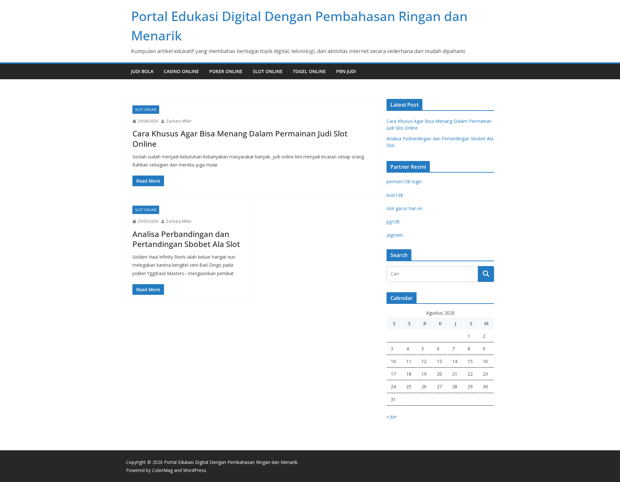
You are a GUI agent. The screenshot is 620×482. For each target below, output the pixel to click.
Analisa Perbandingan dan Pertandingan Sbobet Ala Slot (186, 239)
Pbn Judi (346, 71)
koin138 (395, 195)
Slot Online (268, 71)
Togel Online (309, 71)
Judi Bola (142, 71)
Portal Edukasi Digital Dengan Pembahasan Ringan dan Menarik (230, 462)
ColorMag (162, 470)
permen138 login (404, 181)
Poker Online (226, 71)
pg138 (393, 222)
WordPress (194, 470)
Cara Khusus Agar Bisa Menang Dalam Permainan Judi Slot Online (239, 138)
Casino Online (181, 71)
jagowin (395, 235)
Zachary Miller (179, 121)
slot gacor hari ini (404, 208)
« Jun (392, 416)
